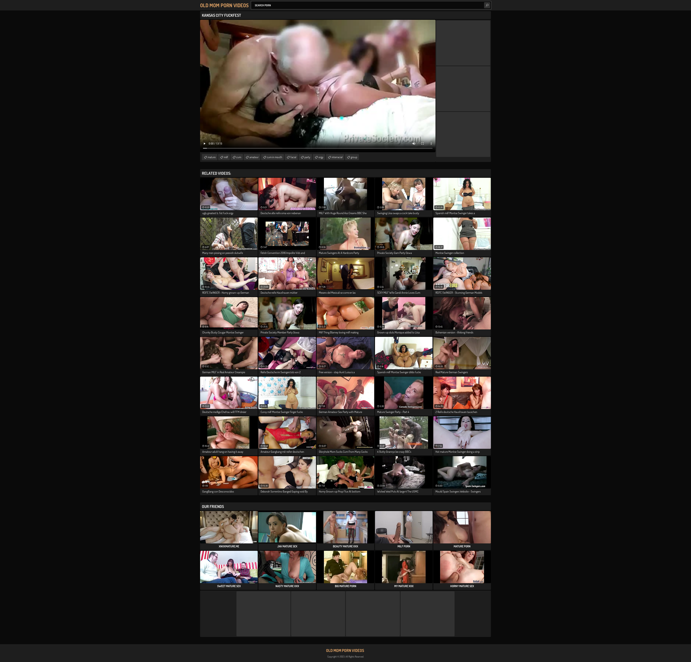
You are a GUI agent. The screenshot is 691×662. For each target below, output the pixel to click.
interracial (337, 157)
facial (293, 157)
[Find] (487, 5)
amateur (254, 157)
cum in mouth (274, 157)
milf (226, 157)
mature (212, 157)
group (354, 157)
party (307, 157)
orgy (321, 157)
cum (238, 157)
